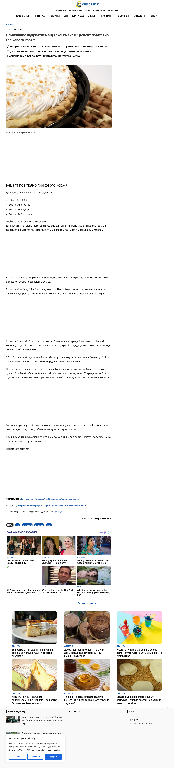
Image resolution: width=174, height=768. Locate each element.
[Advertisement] (59, 160)
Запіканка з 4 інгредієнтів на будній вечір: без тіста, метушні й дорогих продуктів (32, 652)
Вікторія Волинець (102, 518)
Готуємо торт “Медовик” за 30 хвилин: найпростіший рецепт (50, 499)
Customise (18, 757)
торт (49, 525)
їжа (17, 525)
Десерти (10, 24)
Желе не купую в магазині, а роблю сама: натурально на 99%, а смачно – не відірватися (139, 652)
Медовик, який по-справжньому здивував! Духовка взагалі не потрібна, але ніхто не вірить (139, 700)
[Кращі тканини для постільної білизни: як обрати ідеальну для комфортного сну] (13, 719)
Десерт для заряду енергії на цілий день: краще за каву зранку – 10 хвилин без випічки (84, 652)
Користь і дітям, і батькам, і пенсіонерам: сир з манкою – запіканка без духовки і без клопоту (34, 700)
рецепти (39, 525)
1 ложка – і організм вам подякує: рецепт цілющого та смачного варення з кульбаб (86, 700)
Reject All (35, 757)
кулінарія (27, 525)
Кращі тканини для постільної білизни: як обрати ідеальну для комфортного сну (43, 720)
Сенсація (58, 512)
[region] (35, 748)
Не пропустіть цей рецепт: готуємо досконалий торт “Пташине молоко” (52, 505)
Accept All (53, 757)
